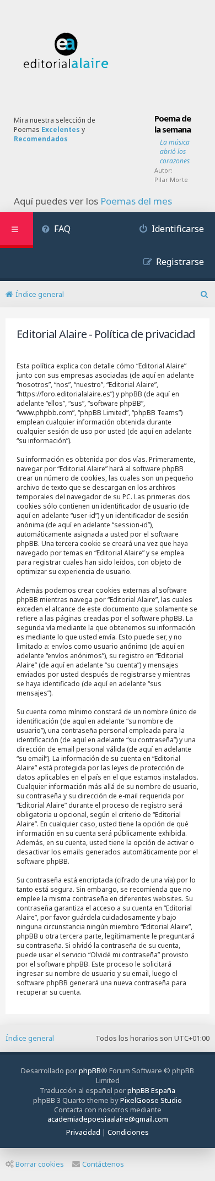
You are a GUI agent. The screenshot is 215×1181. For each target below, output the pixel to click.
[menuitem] (56, 230)
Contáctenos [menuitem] (103, 1164)
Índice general (30, 1038)
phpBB (90, 1070)
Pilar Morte (171, 179)
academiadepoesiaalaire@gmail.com (107, 1119)
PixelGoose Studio (151, 1100)
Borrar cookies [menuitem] (39, 1164)
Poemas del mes (136, 201)
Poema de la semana (172, 124)
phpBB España (151, 1090)
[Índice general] (66, 51)
